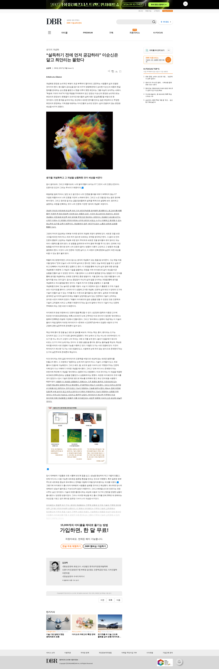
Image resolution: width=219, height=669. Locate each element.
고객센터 (157, 11)
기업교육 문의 (167, 11)
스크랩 (120, 71)
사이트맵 (150, 653)
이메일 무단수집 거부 (129, 653)
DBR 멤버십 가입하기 (95, 546)
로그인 (140, 11)
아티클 (64, 33)
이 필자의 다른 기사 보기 (70, 580)
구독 (111, 33)
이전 (102, 600)
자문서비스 (135, 33)
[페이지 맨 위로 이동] (180, 662)
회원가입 (148, 11)
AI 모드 (166, 22)
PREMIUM (88, 33)
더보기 (109, 71)
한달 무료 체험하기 (71, 546)
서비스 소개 (50, 653)
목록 (110, 600)
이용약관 (67, 653)
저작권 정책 (85, 653)
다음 (118, 600)
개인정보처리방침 (105, 653)
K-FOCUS (158, 33)
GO (169, 50)
